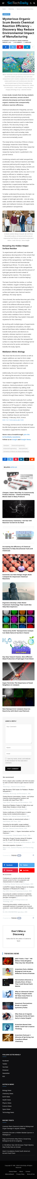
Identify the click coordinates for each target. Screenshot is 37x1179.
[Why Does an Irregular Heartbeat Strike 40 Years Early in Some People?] (7, 1016)
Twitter (4, 1064)
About (21, 1171)
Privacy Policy (20, 1174)
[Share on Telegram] (27, 47)
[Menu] (3, 3)
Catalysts (6, 445)
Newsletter (6, 1073)
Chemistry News (7, 1093)
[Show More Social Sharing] (33, 47)
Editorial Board (9, 1174)
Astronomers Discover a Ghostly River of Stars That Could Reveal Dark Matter (24, 983)
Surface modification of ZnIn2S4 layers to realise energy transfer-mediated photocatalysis (17, 813)
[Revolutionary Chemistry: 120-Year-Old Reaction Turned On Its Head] (18, 509)
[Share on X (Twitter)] (13, 47)
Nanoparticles (23, 448)
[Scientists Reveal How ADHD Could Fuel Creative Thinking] (7, 1027)
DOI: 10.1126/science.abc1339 (13, 420)
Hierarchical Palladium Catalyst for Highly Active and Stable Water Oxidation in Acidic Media (18, 806)
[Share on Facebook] (5, 47)
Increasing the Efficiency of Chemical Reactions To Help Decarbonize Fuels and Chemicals (17, 549)
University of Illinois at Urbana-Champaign (16, 451)
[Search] (34, 3)
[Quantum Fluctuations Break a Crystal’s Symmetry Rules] (7, 1006)
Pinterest (5, 1070)
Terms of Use (31, 1174)
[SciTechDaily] (17, 3)
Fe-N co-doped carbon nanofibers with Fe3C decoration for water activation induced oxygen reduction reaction (18, 781)
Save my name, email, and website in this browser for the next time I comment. (17, 761)
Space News (6, 1109)
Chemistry (6, 14)
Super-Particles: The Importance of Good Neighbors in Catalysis (17, 684)
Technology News (8, 1112)
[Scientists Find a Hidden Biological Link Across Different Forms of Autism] (7, 971)
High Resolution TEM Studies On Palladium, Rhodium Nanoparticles (18, 790)
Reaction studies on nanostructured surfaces (15, 819)
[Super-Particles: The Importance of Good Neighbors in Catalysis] (18, 671)
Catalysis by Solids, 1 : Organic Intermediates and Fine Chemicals (19, 832)
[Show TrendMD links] (33, 855)
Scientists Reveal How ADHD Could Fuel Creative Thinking (24, 1026)
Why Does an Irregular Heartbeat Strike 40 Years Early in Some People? (24, 1016)
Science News (7, 1106)
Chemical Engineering (18, 445)
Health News (6, 1100)
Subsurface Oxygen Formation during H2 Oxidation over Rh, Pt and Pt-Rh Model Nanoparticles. (17, 839)
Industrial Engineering (10, 448)
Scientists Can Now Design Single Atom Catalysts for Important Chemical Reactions (17, 577)
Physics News (6, 1103)
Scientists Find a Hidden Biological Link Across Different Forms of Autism (25, 971)
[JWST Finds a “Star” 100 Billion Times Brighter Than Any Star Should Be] (7, 961)
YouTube (5, 1067)
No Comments (18, 42)
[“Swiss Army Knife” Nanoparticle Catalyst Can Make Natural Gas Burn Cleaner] (18, 619)
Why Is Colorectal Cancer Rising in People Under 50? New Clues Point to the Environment (24, 995)
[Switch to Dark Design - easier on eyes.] (31, 3)
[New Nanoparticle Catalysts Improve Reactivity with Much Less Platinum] (18, 697)
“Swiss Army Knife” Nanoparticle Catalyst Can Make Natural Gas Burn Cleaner (17, 632)
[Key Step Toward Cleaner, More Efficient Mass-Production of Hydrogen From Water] (18, 645)
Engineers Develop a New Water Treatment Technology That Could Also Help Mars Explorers (16, 605)
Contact (28, 1171)
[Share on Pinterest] (20, 47)
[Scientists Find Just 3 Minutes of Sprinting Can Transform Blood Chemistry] (7, 1037)
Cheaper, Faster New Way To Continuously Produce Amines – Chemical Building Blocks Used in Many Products (18, 495)
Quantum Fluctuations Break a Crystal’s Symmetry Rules (23, 1005)
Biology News (6, 1090)
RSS (3, 1076)
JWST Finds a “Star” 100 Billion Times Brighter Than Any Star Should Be (24, 961)
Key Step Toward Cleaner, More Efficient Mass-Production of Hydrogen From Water (18, 658)
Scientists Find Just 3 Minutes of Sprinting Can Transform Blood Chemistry (24, 1038)
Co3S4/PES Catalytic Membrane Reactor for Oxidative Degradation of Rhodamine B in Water (18, 887)
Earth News (6, 1097)
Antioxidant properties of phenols (12, 845)
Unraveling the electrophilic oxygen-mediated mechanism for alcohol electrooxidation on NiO (16, 825)
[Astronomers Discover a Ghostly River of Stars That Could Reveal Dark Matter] (7, 982)
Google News (26, 439)
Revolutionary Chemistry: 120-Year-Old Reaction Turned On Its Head (17, 521)
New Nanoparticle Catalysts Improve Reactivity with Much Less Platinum (16, 710)
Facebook (5, 1061)
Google (14, 439)
